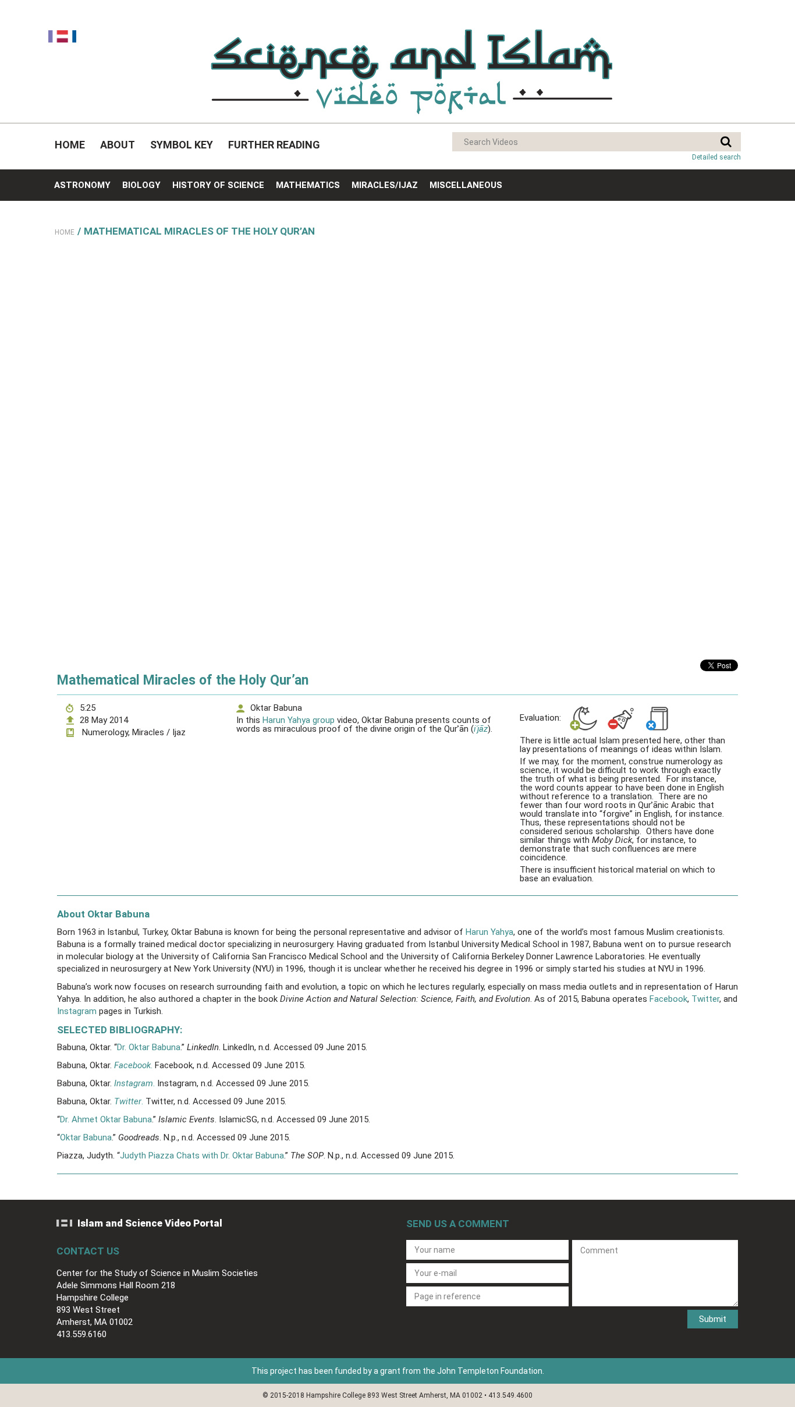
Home (70, 145)
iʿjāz (481, 729)
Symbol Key (181, 145)
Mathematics (308, 185)
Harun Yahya (489, 932)
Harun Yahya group (298, 720)
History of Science (218, 185)
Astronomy (82, 185)
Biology (141, 185)
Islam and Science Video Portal (149, 1223)
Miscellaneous (466, 185)
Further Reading (274, 145)
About (117, 145)
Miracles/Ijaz (385, 185)
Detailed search (716, 157)
